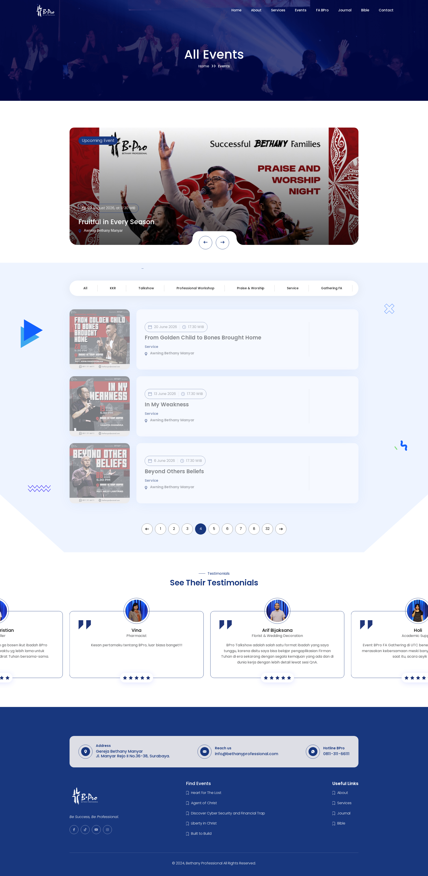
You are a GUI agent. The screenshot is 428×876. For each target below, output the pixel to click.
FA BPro (322, 10)
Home (236, 10)
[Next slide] (222, 242)
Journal (345, 10)
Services (278, 10)
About (256, 10)
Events (301, 10)
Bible (365, 10)
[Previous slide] (205, 242)
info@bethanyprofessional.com (246, 753)
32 (267, 528)
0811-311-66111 (336, 753)
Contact (386, 10)
